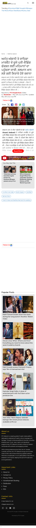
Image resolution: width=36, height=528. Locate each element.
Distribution (7, 483)
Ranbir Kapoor (20, 192)
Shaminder (7, 94)
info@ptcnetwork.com (7, 504)
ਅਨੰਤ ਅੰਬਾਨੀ (29, 130)
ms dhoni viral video (8, 192)
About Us (6, 472)
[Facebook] (2, 508)
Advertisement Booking (11, 480)
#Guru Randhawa (15, 11)
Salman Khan (6, 196)
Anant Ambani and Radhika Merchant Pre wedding (16, 200)
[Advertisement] (18, 32)
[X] (6, 508)
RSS (4, 489)
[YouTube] (10, 508)
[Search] (28, 3)
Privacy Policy (8, 478)
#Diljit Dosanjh (20, 8)
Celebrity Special (12, 54)
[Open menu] (33, 2)
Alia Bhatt (29, 192)
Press (5, 486)
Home (3, 54)
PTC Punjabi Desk (15, 92)
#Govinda (11, 8)
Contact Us (7, 475)
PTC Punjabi (21, 515)
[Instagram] (14, 508)
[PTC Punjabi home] (9, 2)
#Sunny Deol (25, 11)
